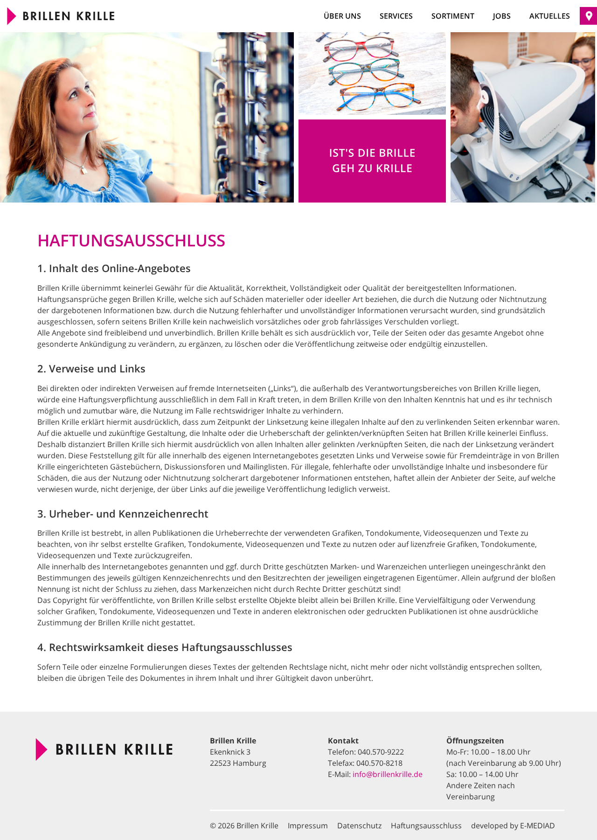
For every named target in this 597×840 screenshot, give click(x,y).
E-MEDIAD (537, 825)
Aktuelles (549, 16)
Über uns (342, 16)
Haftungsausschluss (426, 825)
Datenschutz (359, 825)
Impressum (308, 825)
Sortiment (452, 16)
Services (396, 16)
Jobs (502, 16)
